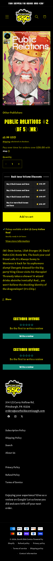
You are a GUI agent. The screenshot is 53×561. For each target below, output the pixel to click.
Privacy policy (39, 543)
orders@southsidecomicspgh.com (25, 411)
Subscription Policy (15, 430)
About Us (10, 452)
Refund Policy (12, 475)
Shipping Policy (13, 437)
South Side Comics (25, 539)
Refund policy (24, 543)
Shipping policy (36, 548)
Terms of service (20, 548)
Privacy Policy (12, 467)
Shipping (6, 142)
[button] (7, 17)
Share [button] (8, 299)
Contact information (28, 553)
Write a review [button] (26, 336)
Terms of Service (14, 482)
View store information (18, 241)
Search (9, 445)
